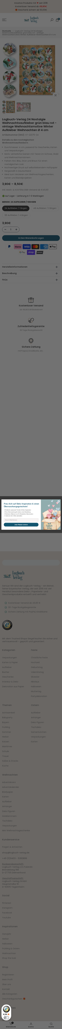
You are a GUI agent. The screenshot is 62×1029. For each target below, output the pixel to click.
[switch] (6, 1017)
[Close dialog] (59, 501)
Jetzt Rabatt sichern (21, 524)
